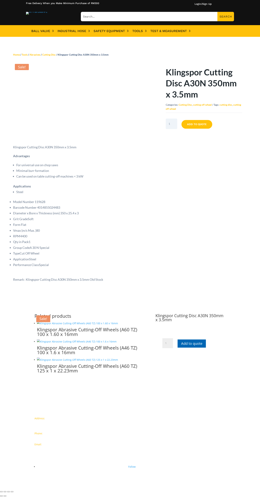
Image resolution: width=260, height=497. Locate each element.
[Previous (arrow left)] (1, 495)
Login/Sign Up (203, 4)
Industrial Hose (71, 31)
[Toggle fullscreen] (8, 491)
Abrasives (35, 54)
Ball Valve (40, 31)
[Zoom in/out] (12, 491)
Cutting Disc (49, 54)
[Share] (5, 491)
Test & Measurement (168, 31)
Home (16, 54)
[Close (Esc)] (1, 491)
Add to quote (197, 124)
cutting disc (225, 104)
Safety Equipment (109, 31)
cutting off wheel (202, 104)
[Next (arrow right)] (5, 495)
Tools (137, 31)
